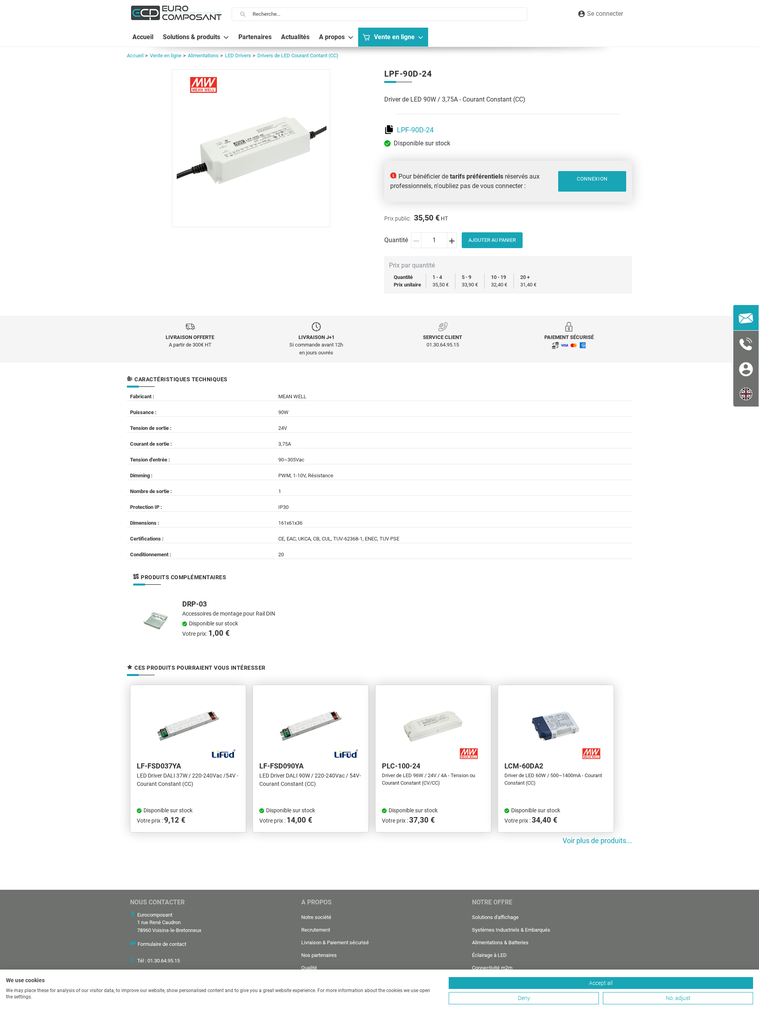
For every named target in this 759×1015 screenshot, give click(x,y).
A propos (332, 37)
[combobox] (390, 14)
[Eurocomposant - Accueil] (176, 13)
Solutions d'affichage (495, 917)
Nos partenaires (319, 955)
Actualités (295, 37)
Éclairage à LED (489, 955)
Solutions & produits (191, 37)
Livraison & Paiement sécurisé (335, 942)
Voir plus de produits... (597, 841)
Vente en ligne (394, 37)
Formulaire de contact (162, 944)
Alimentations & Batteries (500, 942)
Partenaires (255, 37)
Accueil (142, 37)
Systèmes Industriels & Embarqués (511, 930)
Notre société (316, 917)
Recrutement (315, 930)
